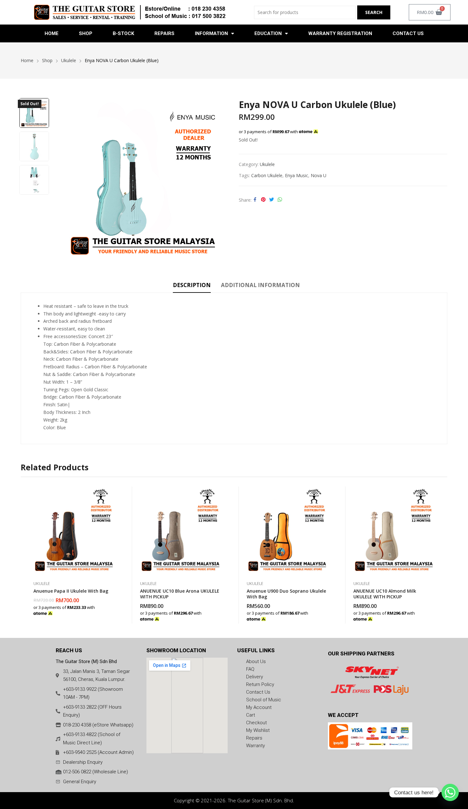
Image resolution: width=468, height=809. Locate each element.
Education (268, 33)
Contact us (408, 33)
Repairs (164, 33)
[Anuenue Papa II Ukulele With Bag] (74, 530)
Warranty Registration (340, 33)
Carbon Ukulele (266, 175)
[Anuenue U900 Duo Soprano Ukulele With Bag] (287, 530)
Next (221, 179)
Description (192, 285)
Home (52, 33)
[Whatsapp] (450, 792)
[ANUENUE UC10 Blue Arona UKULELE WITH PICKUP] (180, 530)
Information (211, 33)
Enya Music (296, 175)
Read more (114, 609)
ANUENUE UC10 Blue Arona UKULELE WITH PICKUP (179, 594)
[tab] (191, 286)
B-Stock (123, 33)
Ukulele (267, 164)
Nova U (318, 175)
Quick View (114, 493)
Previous (65, 179)
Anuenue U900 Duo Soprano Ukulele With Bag (286, 594)
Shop (85, 33)
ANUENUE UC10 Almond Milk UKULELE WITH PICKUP (384, 594)
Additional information (260, 285)
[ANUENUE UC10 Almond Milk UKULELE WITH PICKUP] (394, 530)
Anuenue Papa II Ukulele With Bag (70, 591)
